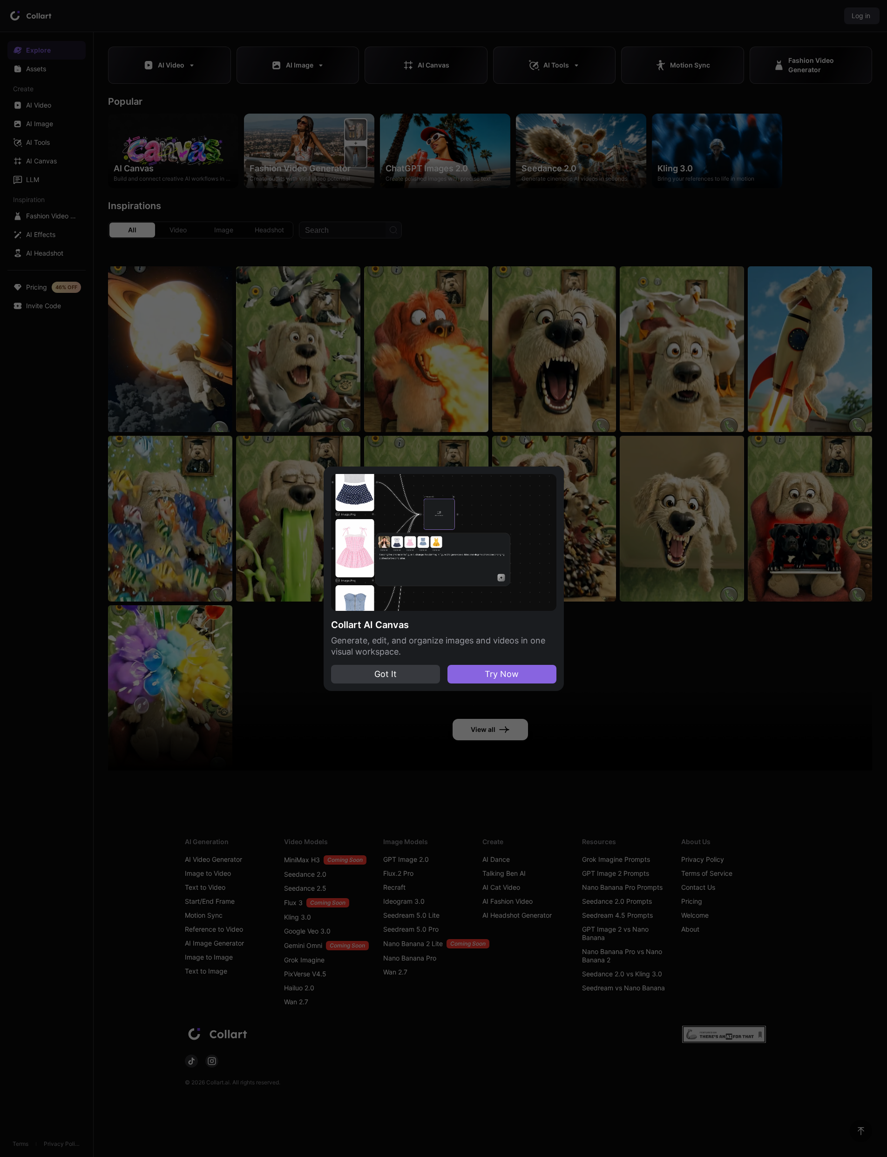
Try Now (502, 674)
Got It (385, 674)
